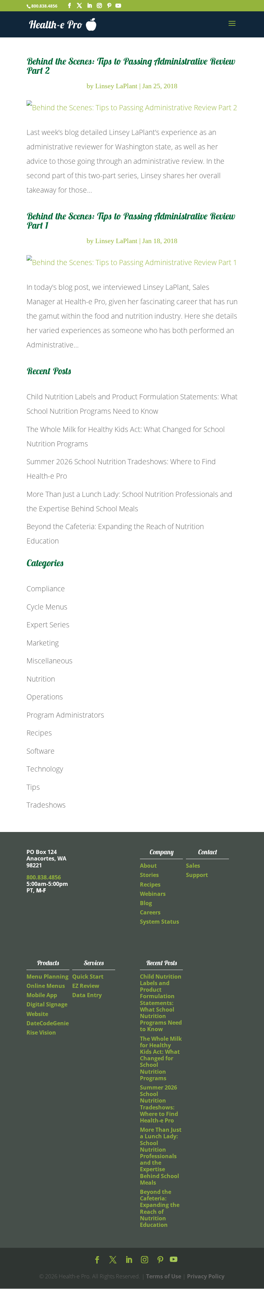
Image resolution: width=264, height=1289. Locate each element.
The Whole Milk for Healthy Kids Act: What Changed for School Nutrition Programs (161, 1058)
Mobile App (41, 995)
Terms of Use (163, 1276)
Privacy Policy (205, 1276)
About (148, 865)
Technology (44, 769)
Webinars (153, 894)
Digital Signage (46, 1004)
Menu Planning (47, 976)
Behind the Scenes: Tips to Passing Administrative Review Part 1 (130, 220)
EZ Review (85, 986)
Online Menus (45, 986)
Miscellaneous (49, 660)
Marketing (42, 643)
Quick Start (87, 976)
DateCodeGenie (47, 1023)
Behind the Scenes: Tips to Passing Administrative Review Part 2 (130, 65)
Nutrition (40, 679)
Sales (193, 865)
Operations (44, 696)
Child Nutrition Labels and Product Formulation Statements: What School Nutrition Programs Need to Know (161, 1003)
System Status (159, 921)
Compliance (45, 588)
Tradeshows (46, 805)
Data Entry (87, 995)
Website (37, 1014)
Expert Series (47, 624)
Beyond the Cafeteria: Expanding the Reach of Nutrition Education (159, 1208)
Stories (149, 875)
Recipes (39, 733)
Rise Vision (41, 1032)
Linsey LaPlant (116, 86)
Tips (33, 787)
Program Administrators (65, 715)
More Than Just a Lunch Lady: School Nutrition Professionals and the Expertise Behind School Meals (161, 1156)
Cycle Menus (46, 607)
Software (40, 751)
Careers (150, 912)
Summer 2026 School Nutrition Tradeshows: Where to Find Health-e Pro (159, 1104)
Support (197, 875)
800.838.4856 (44, 6)
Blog (146, 903)
